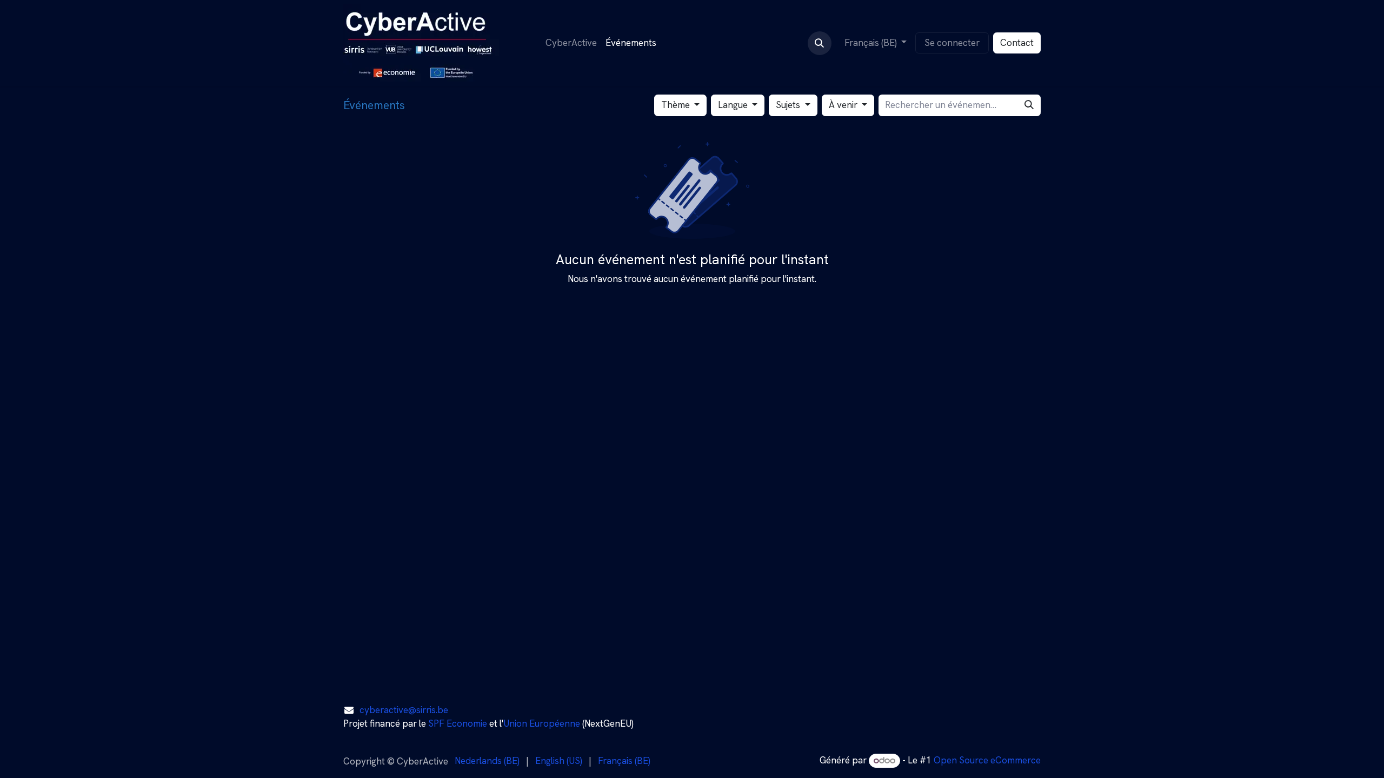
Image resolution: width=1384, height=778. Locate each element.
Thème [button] (676, 105)
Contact (1017, 43)
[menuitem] (571, 43)
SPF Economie (457, 723)
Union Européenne (541, 723)
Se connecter (952, 43)
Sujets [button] (789, 105)
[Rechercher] (1029, 105)
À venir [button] (844, 105)
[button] (819, 43)
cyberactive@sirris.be (404, 710)
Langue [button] (734, 105)
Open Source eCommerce (987, 760)
